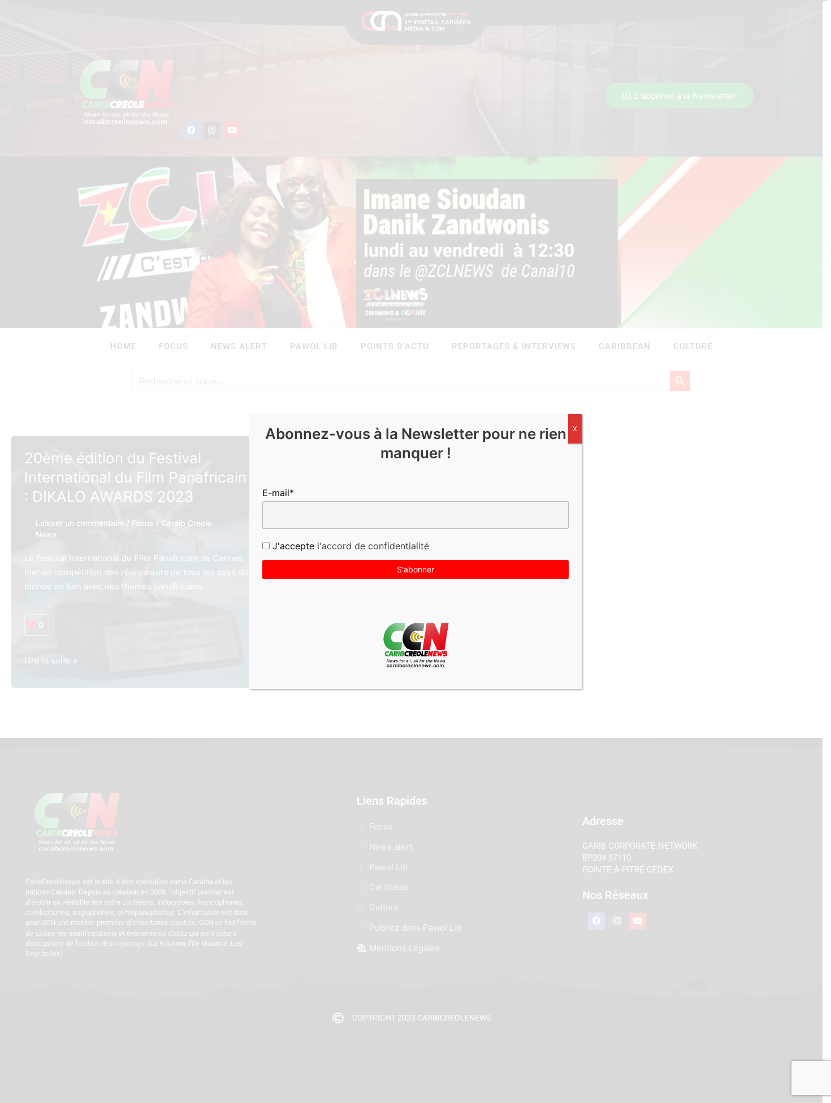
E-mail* (278, 492)
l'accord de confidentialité (371, 546)
